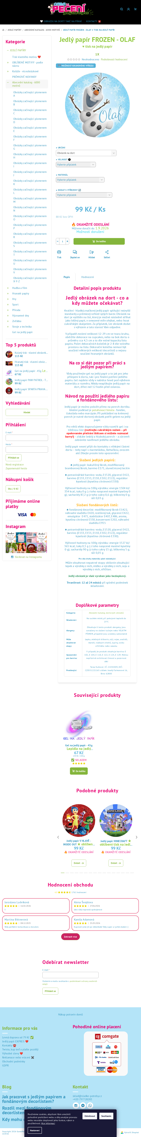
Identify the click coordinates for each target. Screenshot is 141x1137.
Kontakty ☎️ (9, 1045)
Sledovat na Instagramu (28, 557)
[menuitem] (61, 21)
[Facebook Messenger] (83, 1105)
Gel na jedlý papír (22, 332)
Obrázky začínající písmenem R (30, 235)
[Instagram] (76, 1105)
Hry (14, 299)
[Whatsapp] (90, 1105)
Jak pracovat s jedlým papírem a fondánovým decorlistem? (33, 1098)
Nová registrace (15, 464)
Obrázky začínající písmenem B (30, 102)
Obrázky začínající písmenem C (30, 111)
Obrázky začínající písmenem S (30, 244)
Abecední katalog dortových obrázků (106, 613)
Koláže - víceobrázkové (25, 71)
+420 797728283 (82, 1099)
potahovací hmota (103, 410)
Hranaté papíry (20, 293)
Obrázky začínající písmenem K (30, 182)
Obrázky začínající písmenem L (30, 191)
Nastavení (35, 1130)
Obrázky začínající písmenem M (30, 200)
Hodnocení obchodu (70, 884)
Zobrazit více (70, 936)
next (136, 837)
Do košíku (101, 241)
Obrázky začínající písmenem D (30, 120)
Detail (77, 863)
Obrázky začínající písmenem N (30, 209)
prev (58, 837)
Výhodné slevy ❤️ (12, 1053)
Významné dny (20, 315)
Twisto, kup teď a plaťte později (20, 1049)
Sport (15, 304)
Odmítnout (90, 1116)
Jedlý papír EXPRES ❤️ (15, 1041)
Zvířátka (16, 321)
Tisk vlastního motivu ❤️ (26, 57)
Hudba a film (19, 288)
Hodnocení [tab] (87, 277)
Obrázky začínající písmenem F (30, 138)
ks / (13, 488)
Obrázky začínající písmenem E (30, 129)
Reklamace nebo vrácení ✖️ (18, 1057)
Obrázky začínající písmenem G (30, 147)
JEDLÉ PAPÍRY (18, 50)
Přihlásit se (13, 457)
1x (97, 54)
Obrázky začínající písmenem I (30, 164)
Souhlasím (106, 1116)
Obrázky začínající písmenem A (30, 94)
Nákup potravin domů (70, 1014)
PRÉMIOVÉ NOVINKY (24, 76)
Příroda (16, 310)
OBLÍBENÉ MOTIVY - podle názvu (27, 64)
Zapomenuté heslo (16, 468)
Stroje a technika (22, 326)
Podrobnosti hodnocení (114, 59)
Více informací (48, 1123)
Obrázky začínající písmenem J (30, 173)
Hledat (27, 412)
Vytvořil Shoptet (131, 1132)
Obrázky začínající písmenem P (30, 226)
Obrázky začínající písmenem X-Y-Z (30, 279)
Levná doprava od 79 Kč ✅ (18, 1037)
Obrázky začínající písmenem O (30, 217)
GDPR (5, 1065)
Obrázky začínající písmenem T (30, 253)
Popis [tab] (67, 277)
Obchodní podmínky (13, 1061)
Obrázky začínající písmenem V (30, 270)
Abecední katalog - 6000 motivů (26, 84)
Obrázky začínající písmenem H (30, 156)
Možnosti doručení (90, 231)
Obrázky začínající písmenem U (30, 262)
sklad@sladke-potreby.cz (87, 1096)
